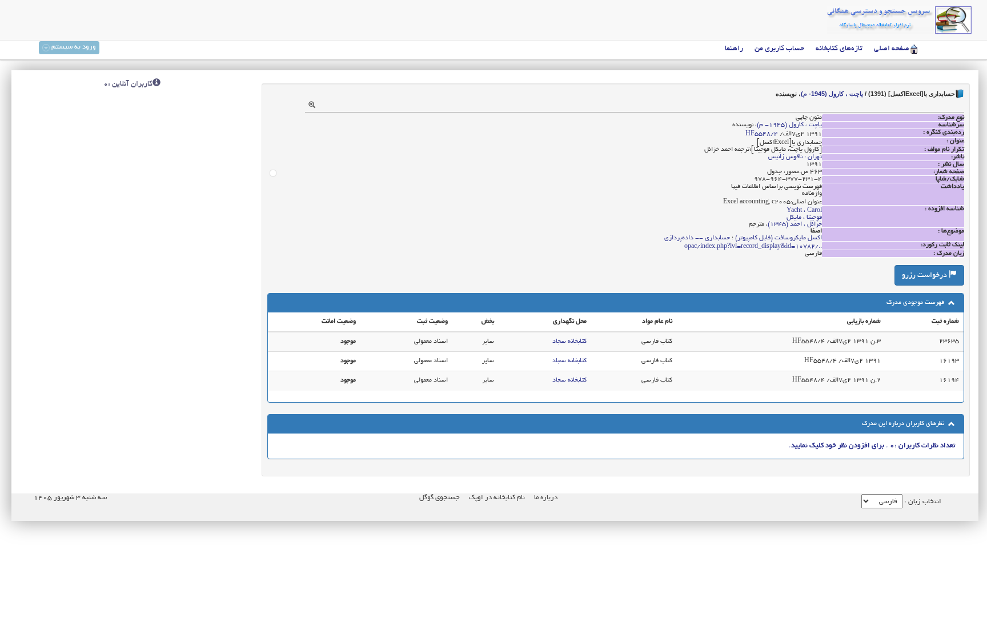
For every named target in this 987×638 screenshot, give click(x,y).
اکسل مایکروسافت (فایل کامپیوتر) (778, 238)
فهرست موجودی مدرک (916, 302)
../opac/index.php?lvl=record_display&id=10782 (753, 246)
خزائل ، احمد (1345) (795, 224)
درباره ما (545, 497)
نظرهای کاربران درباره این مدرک (904, 423)
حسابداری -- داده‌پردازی (697, 238)
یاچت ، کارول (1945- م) (832, 93)
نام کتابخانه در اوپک (497, 497)
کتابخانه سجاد (569, 341)
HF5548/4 (761, 134)
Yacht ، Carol (804, 210)
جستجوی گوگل (439, 497)
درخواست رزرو (925, 276)
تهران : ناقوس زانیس (795, 157)
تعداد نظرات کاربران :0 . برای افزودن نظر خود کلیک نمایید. (872, 446)
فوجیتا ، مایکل (804, 217)
